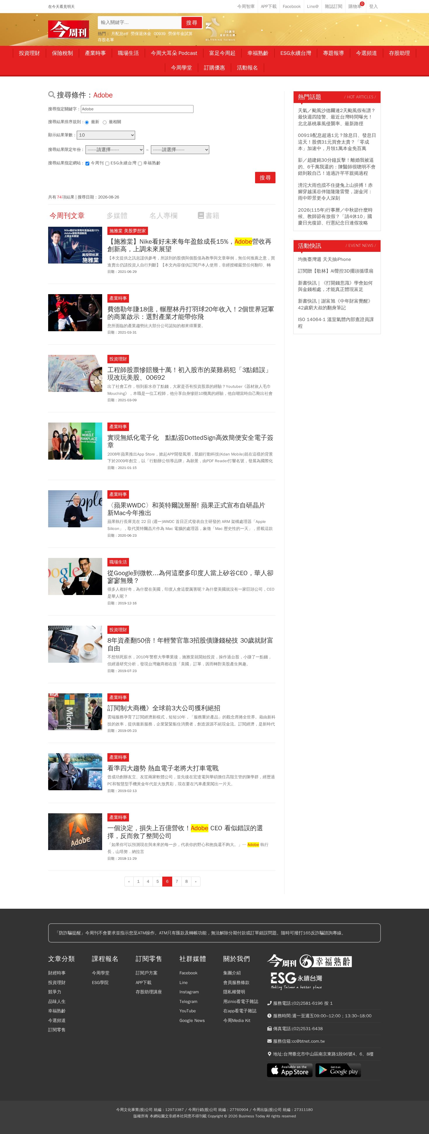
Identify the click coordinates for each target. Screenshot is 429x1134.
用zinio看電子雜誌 (240, 1001)
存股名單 (106, 39)
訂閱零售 (57, 1029)
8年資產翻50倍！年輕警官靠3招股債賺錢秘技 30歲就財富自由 (190, 644)
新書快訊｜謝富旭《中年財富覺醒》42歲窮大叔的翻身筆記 (335, 304)
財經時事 (57, 973)
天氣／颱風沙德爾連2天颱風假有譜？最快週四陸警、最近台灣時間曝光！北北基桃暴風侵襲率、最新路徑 (337, 117)
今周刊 (97, 162)
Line (183, 982)
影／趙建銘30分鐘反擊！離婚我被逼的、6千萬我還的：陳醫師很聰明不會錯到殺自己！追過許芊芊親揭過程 (337, 166)
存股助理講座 (149, 992)
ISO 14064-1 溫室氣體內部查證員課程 (336, 323)
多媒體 (117, 215)
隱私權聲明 (234, 992)
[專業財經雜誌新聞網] (68, 29)
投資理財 (57, 982)
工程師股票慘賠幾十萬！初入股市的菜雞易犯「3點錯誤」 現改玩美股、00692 (189, 374)
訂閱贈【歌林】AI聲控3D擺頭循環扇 (335, 271)
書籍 (212, 215)
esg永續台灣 (123, 162)
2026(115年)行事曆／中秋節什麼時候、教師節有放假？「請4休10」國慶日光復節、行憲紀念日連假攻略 (335, 216)
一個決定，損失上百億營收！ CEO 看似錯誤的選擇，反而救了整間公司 (185, 832)
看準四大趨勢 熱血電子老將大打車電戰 (163, 768)
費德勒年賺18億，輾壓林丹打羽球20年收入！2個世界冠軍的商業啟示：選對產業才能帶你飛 (190, 313)
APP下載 (143, 982)
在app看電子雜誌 (240, 1010)
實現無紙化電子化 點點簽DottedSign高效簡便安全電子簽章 (190, 441)
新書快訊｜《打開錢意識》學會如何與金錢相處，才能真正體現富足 (335, 286)
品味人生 (57, 1001)
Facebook (188, 973)
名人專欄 (163, 215)
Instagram (189, 992)
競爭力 (54, 992)
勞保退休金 (141, 33)
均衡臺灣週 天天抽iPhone (324, 259)
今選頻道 (57, 1020)
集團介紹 (232, 973)
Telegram (188, 1001)
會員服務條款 (236, 982)
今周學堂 (100, 973)
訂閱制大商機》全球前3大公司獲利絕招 (163, 708)
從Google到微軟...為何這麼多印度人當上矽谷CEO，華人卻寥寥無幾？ (190, 577)
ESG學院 (100, 982)
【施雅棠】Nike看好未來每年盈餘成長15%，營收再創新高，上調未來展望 (189, 245)
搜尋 (192, 23)
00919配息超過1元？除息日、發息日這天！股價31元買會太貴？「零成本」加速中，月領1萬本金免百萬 (337, 141)
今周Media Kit (236, 1020)
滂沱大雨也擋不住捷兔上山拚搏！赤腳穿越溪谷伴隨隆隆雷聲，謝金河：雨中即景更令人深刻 (335, 191)
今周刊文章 (67, 215)
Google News (192, 1020)
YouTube (187, 1010)
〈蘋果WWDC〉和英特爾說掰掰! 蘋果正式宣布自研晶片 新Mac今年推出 (189, 509)
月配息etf (119, 33)
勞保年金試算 (180, 33)
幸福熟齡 (152, 162)
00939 (159, 33)
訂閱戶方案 (147, 973)
